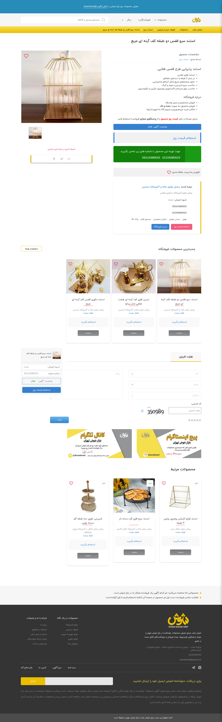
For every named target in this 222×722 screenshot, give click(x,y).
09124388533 (151, 158)
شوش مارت (197, 29)
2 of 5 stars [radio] (197, 422)
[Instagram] (199, 667)
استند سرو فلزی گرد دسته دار (134, 519)
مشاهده (179, 333)
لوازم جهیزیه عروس (69, 634)
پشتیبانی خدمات (39, 643)
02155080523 (171, 158)
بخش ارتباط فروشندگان (37, 639)
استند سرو (148, 29)
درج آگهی (57, 667)
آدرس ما (42, 667)
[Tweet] (69, 159)
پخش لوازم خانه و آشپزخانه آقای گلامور (134, 529)
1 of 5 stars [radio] (200, 422)
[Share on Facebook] (54, 159)
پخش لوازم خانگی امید (180, 529)
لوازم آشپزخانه (72, 625)
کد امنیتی (196, 403)
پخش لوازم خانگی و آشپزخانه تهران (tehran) (87, 531)
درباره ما (43, 625)
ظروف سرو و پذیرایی (166, 29)
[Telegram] (61, 159)
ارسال (33, 681)
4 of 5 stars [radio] (192, 422)
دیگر (129, 19)
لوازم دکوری (73, 639)
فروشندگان (145, 19)
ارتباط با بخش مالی (39, 634)
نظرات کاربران (186, 357)
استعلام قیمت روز (184, 138)
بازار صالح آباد (26, 667)
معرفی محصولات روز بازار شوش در (111, 6)
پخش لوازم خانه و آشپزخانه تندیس (161, 187)
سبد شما (72, 667)
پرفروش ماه (73, 643)
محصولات (162, 19)
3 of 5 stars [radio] (194, 422)
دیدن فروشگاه (160, 226)
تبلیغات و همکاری (39, 629)
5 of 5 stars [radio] (189, 422)
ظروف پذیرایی (72, 629)
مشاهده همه (31, 248)
